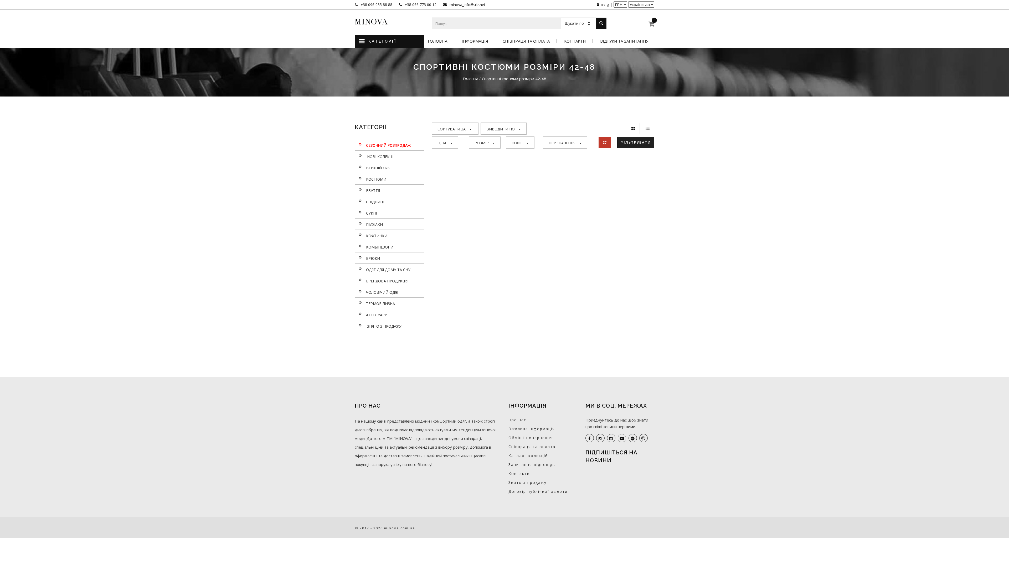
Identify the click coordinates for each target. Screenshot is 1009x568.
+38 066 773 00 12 (420, 4)
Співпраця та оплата (526, 41)
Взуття (373, 190)
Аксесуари (377, 314)
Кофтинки (376, 235)
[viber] (643, 438)
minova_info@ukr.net (467, 4)
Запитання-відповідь (531, 464)
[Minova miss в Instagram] (611, 438)
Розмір (482, 142)
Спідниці (375, 201)
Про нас (517, 419)
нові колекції (380, 156)
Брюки (373, 258)
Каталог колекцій (528, 455)
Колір (517, 142)
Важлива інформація (531, 428)
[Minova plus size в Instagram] (600, 438)
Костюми (376, 179)
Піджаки (374, 224)
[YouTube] (622, 438)
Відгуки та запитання (624, 41)
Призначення (562, 142)
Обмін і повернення (530, 437)
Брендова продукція (387, 280)
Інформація (475, 41)
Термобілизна (380, 303)
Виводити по (500, 128)
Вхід (605, 5)
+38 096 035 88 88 (375, 4)
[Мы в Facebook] (589, 438)
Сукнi (371, 213)
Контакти (575, 41)
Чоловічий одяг (382, 292)
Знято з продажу (383, 326)
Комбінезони (379, 247)
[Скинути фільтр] (605, 142)
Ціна (441, 142)
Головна (437, 41)
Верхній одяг (379, 167)
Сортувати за (451, 128)
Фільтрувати (635, 142)
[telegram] (633, 438)
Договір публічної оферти (538, 491)
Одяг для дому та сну (388, 269)
